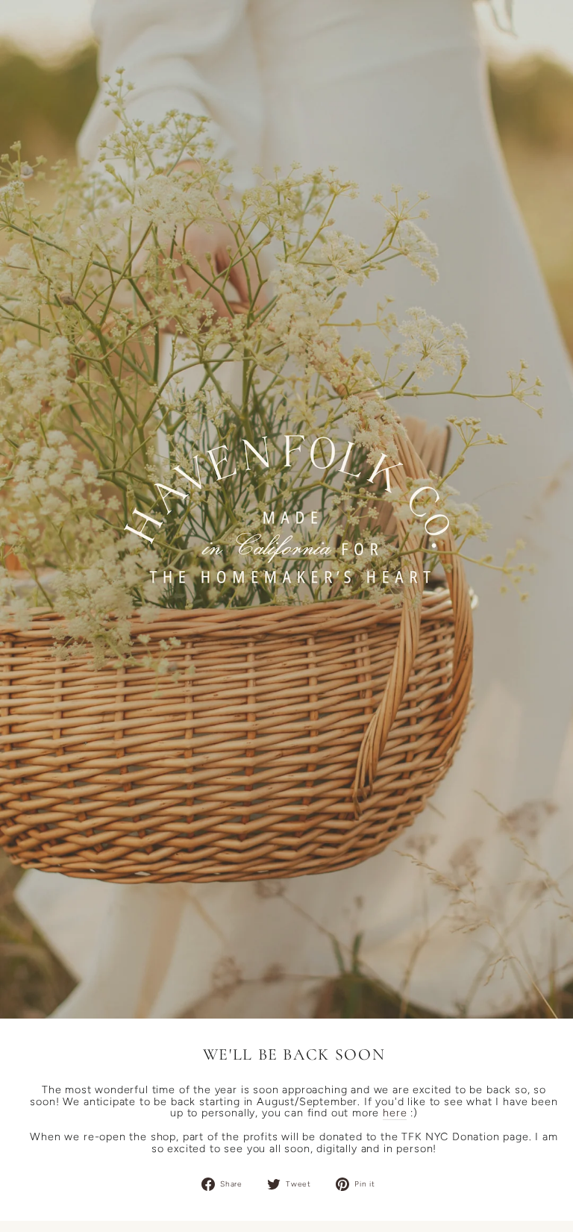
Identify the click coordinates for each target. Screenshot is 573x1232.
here (395, 1113)
